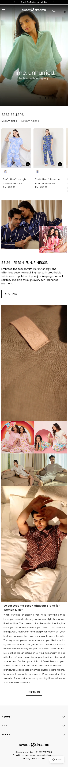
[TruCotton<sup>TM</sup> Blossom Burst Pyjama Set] (48, 148)
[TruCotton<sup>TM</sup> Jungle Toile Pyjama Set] (16, 148)
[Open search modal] (54, 10)
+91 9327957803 (43, 752)
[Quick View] (27, 164)
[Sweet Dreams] (34, 10)
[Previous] (14, 2)
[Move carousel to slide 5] (57, 98)
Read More (34, 691)
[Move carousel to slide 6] (61, 98)
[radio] (5, 171)
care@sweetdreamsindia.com (38, 755)
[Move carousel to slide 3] (48, 98)
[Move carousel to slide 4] (53, 98)
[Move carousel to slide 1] (40, 98)
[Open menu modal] (3, 10)
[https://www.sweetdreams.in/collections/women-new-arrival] (34, 55)
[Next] (54, 2)
